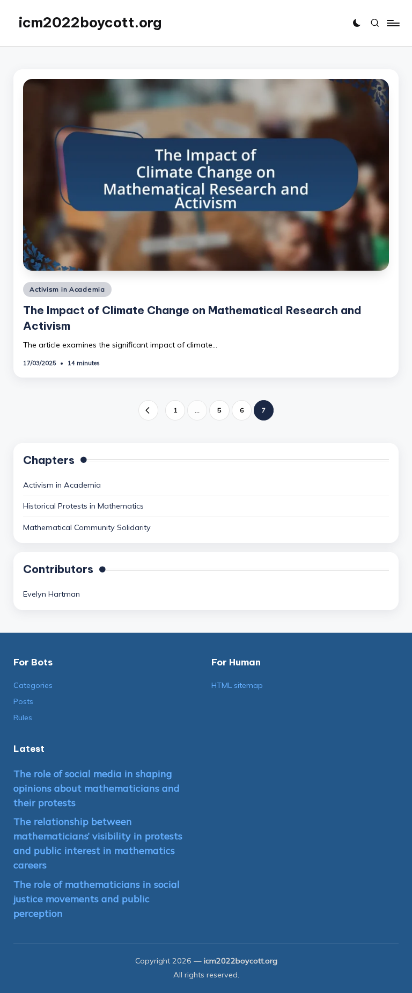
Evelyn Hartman (51, 594)
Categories (33, 685)
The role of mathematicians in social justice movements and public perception (96, 898)
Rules (22, 717)
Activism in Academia (67, 289)
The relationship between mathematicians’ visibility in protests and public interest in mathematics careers (97, 843)
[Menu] (392, 23)
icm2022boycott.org (90, 22)
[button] (148, 410)
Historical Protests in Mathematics (83, 506)
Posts (23, 701)
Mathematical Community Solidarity (87, 527)
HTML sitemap (237, 685)
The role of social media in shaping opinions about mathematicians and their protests (96, 788)
